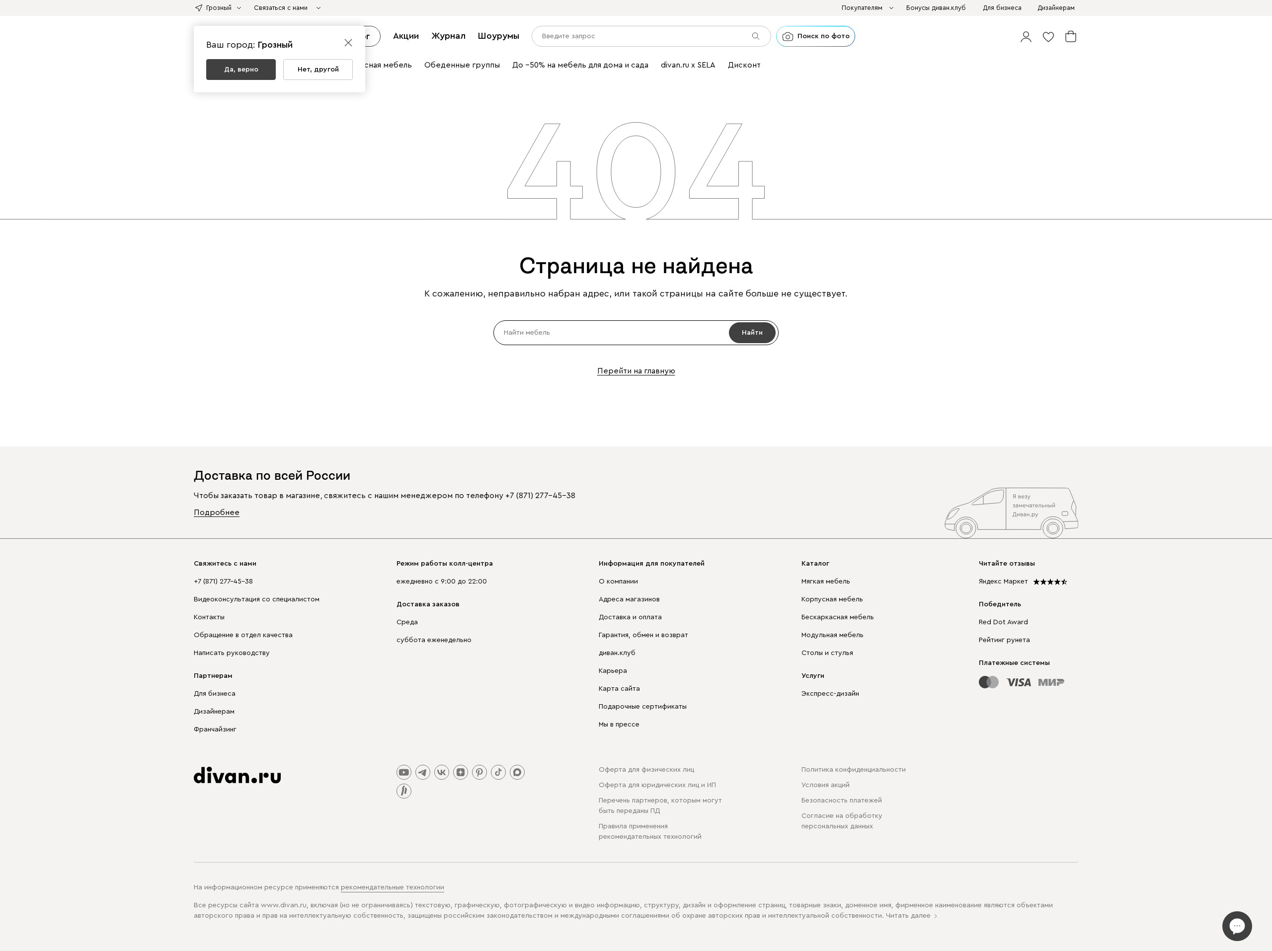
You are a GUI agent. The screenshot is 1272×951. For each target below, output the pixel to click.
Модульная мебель (832, 635)
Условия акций (825, 785)
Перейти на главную (636, 371)
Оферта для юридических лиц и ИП (657, 785)
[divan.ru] (237, 775)
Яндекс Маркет (1003, 581)
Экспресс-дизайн (830, 693)
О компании (618, 581)
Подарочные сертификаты (643, 706)
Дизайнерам (214, 711)
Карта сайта (619, 688)
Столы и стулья (827, 653)
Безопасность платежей (841, 800)
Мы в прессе (619, 724)
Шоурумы (498, 35)
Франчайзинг (215, 729)
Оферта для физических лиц (646, 769)
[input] (651, 36)
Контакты (209, 617)
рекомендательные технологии (392, 887)
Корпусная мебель (832, 599)
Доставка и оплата (630, 617)
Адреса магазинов (629, 599)
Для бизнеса (215, 693)
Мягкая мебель (825, 581)
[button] (1026, 36)
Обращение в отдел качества (243, 635)
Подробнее (216, 512)
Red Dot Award (1003, 622)
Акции (406, 35)
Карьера (613, 670)
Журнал (448, 35)
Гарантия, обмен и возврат (643, 635)
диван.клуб (617, 653)
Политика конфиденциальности (853, 769)
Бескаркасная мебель (837, 617)
